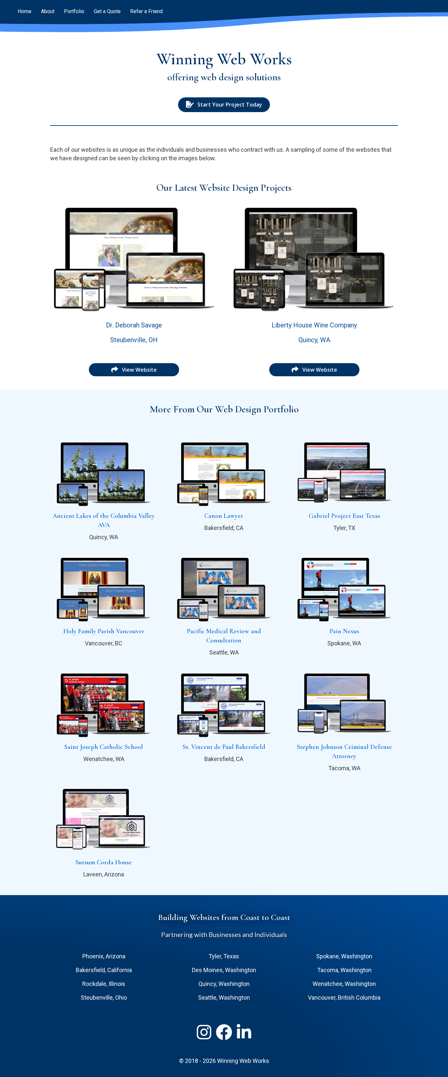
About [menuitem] (47, 11)
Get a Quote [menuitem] (107, 11)
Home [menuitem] (24, 11)
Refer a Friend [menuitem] (146, 11)
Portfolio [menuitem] (74, 11)
